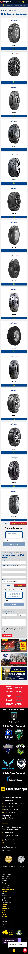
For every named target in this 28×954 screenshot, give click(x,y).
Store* (3, 579)
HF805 (14, 179)
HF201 (14, 146)
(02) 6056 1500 (9, 806)
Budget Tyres (5, 925)
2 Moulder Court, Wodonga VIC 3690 (14, 836)
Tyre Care (4, 880)
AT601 (14, 45)
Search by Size (5, 876)
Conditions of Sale (19, 947)
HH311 (14, 381)
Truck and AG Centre (8, 889)
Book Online (5, 908)
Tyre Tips (4, 882)
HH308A (14, 348)
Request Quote (7, 635)
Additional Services (6, 902)
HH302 (14, 314)
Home (4, 10)
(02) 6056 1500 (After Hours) (11, 809)
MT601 (14, 482)
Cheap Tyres (5, 927)
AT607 (14, 79)
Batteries (4, 893)
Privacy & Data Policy (10, 947)
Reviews (4, 916)
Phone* (10, 565)
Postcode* (4, 575)
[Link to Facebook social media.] (14, 950)
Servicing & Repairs (6, 897)
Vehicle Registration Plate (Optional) (8, 612)
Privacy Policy (9, 629)
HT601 (14, 449)
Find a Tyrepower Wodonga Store (15, 5)
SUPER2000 (14, 516)
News (3, 912)
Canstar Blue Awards (7, 923)
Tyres (3, 873)
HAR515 (14, 112)
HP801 (14, 415)
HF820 (14, 213)
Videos (4, 914)
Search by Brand (6, 878)
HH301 (14, 280)
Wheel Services (5, 901)
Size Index (4, 921)
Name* (4, 560)
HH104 (14, 247)
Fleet (3, 910)
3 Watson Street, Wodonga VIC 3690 (15, 803)
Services (4, 891)
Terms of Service (19, 629)
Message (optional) (7, 618)
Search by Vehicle (6, 874)
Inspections (4, 895)
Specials (4, 904)
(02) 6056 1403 (9, 840)
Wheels (4, 884)
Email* (4, 570)
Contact (4, 906)
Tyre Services (5, 899)
